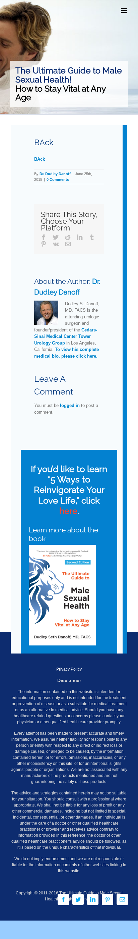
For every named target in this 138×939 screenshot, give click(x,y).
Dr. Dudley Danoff (55, 174)
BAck (39, 159)
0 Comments (58, 179)
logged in (70, 405)
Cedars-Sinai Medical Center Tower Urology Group (65, 336)
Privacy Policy (69, 669)
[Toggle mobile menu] (124, 10)
